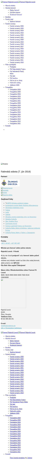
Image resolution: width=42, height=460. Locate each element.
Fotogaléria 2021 (15, 101)
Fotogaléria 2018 (15, 108)
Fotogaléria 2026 (15, 89)
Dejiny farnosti (14, 10)
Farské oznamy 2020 (17, 39)
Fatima (7, 210)
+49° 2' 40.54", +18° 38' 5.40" (10, 243)
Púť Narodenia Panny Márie (19, 402)
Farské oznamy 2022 (17, 35)
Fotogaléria (9, 87)
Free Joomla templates (17, 458)
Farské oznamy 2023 (17, 33)
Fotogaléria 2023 (15, 96)
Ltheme (29, 458)
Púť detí (12, 76)
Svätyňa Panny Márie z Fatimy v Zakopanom (20, 232)
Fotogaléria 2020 (15, 103)
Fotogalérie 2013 (15, 119)
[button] (21, 155)
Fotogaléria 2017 (15, 110)
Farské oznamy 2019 (17, 42)
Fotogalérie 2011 (15, 123)
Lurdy (7, 212)
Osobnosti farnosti (16, 15)
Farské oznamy (10, 24)
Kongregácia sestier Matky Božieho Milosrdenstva (21, 205)
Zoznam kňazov (15, 12)
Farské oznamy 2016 (17, 49)
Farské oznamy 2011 (16, 60)
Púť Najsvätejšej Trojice (17, 69)
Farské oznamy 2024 (17, 30)
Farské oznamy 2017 (17, 46)
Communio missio (11, 223)
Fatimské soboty (15, 83)
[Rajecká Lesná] (6, 188)
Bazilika (8, 17)
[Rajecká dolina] (6, 195)
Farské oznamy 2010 (17, 62)
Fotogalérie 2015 (15, 114)
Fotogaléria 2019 (15, 105)
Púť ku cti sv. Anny (16, 80)
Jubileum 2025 (14, 85)
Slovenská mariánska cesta (14, 208)
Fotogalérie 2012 (15, 121)
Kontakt (7, 126)
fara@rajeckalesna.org (8, 326)
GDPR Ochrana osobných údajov (17, 203)
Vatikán (7, 214)
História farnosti (10, 8)
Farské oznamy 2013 (17, 55)
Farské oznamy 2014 (17, 53)
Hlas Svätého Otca (11, 221)
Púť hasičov (14, 78)
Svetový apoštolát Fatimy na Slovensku (18, 226)
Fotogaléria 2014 (15, 117)
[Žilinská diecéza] (10, 186)
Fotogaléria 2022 (15, 98)
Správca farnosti (15, 21)
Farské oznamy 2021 (17, 37)
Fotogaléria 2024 (15, 94)
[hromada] (4, 190)
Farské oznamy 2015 (17, 51)
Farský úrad (9, 19)
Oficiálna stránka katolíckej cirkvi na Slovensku (20, 217)
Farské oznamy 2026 (17, 26)
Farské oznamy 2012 (17, 58)
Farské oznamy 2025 (17, 28)
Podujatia (13, 67)
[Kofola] (4, 192)
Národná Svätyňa (11, 219)
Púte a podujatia (10, 64)
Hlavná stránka (10, 5)
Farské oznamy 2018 (17, 44)
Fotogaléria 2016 (15, 112)
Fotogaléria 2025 (15, 92)
